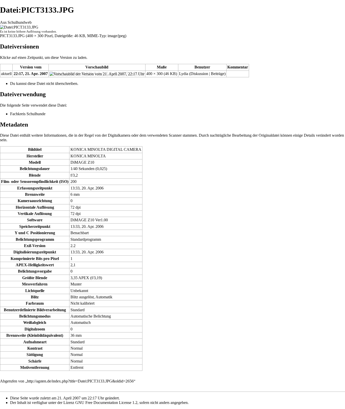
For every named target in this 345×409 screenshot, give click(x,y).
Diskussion (199, 73)
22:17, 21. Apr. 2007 (31, 73)
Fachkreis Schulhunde (27, 114)
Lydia (183, 73)
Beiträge (217, 73)
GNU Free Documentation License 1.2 (106, 402)
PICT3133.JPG (12, 36)
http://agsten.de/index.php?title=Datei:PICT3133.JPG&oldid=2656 (80, 381)
